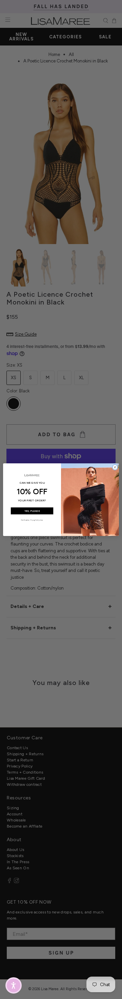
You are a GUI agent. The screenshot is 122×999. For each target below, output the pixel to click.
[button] (13, 985)
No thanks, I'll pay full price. (32, 520)
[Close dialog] (115, 467)
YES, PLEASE (32, 510)
